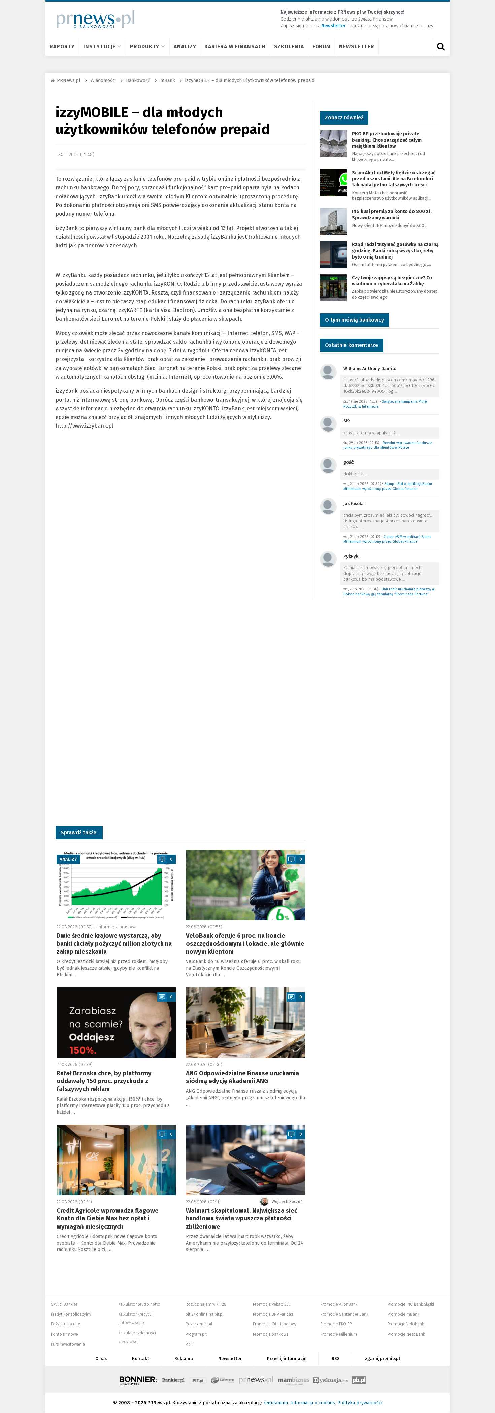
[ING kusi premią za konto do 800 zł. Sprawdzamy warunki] (333, 221)
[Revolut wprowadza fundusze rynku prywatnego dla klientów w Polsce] (328, 423)
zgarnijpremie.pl (382, 1358)
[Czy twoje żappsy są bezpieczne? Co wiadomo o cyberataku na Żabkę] (333, 287)
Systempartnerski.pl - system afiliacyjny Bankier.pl (223, 1379)
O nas (101, 1358)
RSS (336, 1358)
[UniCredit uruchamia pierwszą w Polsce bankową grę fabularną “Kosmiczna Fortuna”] (328, 559)
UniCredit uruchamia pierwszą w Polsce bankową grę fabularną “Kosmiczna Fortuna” (388, 591)
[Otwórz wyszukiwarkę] (441, 47)
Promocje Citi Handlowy (275, 1324)
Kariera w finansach (234, 46)
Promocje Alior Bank (339, 1304)
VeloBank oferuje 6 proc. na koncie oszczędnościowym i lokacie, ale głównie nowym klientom (245, 943)
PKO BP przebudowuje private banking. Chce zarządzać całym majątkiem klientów (387, 140)
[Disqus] (181, 546)
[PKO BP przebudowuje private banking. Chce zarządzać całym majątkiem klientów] (333, 143)
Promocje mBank (403, 1314)
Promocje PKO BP (336, 1324)
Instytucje (99, 46)
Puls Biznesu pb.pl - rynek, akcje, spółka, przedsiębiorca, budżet (359, 1379)
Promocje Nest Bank (406, 1334)
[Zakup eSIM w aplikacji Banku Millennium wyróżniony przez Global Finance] (328, 465)
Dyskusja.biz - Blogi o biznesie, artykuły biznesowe (330, 1379)
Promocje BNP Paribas (273, 1314)
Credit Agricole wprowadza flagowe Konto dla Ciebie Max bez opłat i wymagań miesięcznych (108, 1218)
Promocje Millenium (338, 1334)
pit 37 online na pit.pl (204, 1314)
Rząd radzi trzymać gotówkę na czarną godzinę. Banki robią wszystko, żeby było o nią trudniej (395, 251)
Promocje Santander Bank (344, 1314)
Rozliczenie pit (199, 1324)
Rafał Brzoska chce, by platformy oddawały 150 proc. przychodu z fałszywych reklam (104, 1081)
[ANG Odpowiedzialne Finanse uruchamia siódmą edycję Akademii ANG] (245, 1022)
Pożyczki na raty (65, 1324)
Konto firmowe (64, 1334)
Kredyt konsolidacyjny (71, 1314)
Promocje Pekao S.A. (271, 1304)
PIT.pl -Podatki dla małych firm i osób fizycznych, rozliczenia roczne (198, 1379)
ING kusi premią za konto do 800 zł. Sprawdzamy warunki (392, 214)
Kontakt (140, 1358)
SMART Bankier (64, 1304)
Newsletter (356, 46)
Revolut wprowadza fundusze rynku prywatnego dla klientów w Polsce (387, 445)
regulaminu (275, 1403)
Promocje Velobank (406, 1324)
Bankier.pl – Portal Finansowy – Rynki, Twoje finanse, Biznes (173, 1379)
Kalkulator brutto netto (139, 1304)
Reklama (183, 1358)
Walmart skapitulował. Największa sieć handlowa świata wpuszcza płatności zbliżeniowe (241, 1218)
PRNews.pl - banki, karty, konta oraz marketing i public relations (256, 1379)
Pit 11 (190, 1344)
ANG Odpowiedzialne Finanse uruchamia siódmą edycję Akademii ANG (242, 1077)
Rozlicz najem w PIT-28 (206, 1304)
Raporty (62, 46)
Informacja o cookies (312, 1403)
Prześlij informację (286, 1358)
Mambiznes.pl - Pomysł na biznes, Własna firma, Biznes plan (293, 1379)
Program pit (196, 1334)
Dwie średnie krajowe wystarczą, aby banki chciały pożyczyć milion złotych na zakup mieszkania (114, 943)
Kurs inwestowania (68, 1344)
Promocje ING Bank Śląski (411, 1304)
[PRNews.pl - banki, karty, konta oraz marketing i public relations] (92, 19)
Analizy (185, 46)
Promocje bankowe (271, 1334)
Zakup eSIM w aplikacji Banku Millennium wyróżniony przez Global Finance (387, 486)
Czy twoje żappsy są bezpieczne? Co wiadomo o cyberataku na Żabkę (392, 281)
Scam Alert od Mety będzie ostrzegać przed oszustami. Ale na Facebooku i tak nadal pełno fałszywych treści (393, 179)
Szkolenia (289, 46)
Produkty (144, 46)
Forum (321, 46)
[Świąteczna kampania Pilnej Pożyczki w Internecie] (328, 371)
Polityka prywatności (359, 1403)
